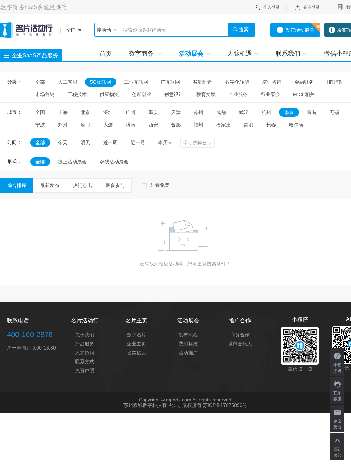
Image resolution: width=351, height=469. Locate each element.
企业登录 (311, 7)
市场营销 (45, 94)
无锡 (334, 112)
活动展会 (191, 53)
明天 (85, 142)
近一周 (110, 142)
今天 (63, 142)
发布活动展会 (300, 30)
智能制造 (202, 82)
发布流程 (188, 335)
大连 (108, 124)
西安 (153, 124)
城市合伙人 (240, 343)
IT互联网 (170, 82)
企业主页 (136, 343)
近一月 (138, 142)
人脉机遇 (239, 53)
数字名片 (136, 335)
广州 (130, 112)
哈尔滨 (296, 124)
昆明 (248, 124)
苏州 (198, 112)
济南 (130, 124)
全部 (40, 82)
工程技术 (77, 94)
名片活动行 (84, 320)
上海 (63, 112)
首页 (105, 53)
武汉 (244, 112)
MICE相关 (304, 94)
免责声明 (84, 370)
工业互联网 (136, 82)
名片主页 (136, 320)
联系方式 (84, 361)
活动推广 (188, 352)
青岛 (311, 112)
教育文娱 (206, 94)
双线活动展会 (114, 161)
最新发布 (49, 185)
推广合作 (240, 320)
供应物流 (109, 94)
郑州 (63, 124)
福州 (198, 124)
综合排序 (16, 185)
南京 (289, 112)
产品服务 (84, 343)
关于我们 (84, 335)
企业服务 (238, 94)
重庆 (153, 112)
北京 (85, 112)
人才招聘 (84, 352)
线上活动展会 (72, 161)
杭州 (266, 112)
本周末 (165, 142)
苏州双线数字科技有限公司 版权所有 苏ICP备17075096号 (185, 405)
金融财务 (304, 82)
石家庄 (223, 124)
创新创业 (141, 94)
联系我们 (288, 53)
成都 (221, 112)
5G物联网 (100, 82)
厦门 (85, 124)
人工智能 (67, 82)
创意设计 (173, 94)
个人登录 (271, 7)
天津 (176, 112)
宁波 (40, 124)
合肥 (176, 124)
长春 (271, 124)
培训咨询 (271, 82)
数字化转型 (237, 82)
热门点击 (82, 185)
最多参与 (115, 185)
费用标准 (188, 343)
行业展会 (270, 94)
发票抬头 (136, 352)
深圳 (108, 112)
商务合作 (240, 335)
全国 (40, 112)
